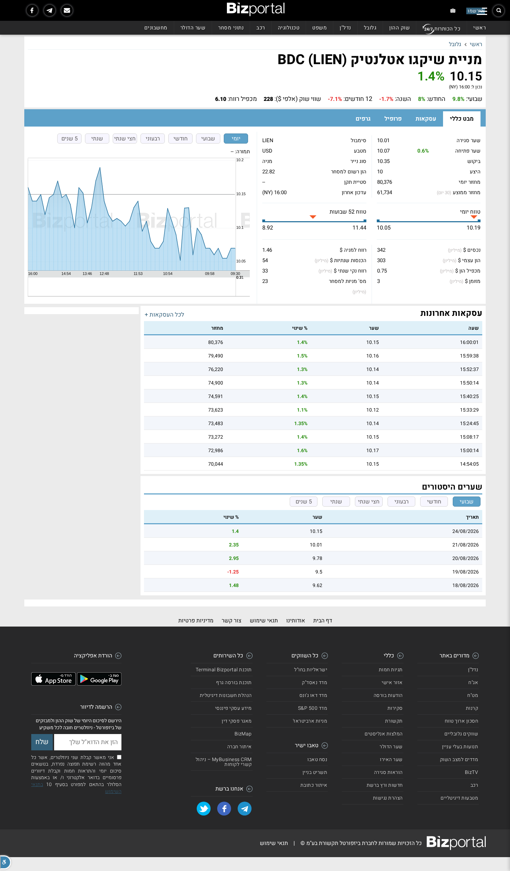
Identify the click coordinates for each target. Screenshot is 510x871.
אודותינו (295, 620)
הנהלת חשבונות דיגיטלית (226, 695)
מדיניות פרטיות (195, 620)
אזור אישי (392, 682)
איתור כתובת (314, 785)
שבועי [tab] (208, 139)
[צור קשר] (67, 10)
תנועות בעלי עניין (460, 746)
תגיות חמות (391, 669)
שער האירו (391, 759)
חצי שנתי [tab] (125, 139)
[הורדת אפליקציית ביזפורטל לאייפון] (53, 684)
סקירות (395, 708)
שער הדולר (193, 28)
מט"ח (472, 695)
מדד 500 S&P (313, 708)
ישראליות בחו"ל (310, 669)
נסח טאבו (317, 759)
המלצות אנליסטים (384, 734)
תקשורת (394, 721)
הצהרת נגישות (388, 798)
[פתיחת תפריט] (482, 11)
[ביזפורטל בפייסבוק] (32, 10)
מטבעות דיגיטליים (459, 798)
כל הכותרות (447, 29)
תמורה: (242, 151)
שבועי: (474, 99)
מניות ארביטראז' (310, 721)
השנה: (403, 99)
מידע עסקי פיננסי (233, 708)
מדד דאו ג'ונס (313, 695)
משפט (319, 28)
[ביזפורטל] (255, 9)
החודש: (436, 99)
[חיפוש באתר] (498, 11)
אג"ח (473, 682)
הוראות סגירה (388, 772)
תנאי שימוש (264, 620)
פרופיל (393, 118)
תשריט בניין (315, 772)
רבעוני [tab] (153, 139)
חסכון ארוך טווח (461, 721)
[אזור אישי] (453, 11)
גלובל (370, 28)
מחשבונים (156, 28)
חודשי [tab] (180, 139)
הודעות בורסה (388, 695)
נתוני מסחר (231, 28)
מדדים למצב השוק (459, 759)
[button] (5, 862)
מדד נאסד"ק (314, 682)
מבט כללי (462, 118)
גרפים (363, 118)
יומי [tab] (236, 139)
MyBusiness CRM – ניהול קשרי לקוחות (224, 762)
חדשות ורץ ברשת (385, 785)
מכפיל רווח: (242, 99)
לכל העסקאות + (164, 315)
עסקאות (426, 118)
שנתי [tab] (97, 139)
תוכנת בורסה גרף (234, 682)
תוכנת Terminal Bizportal (224, 669)
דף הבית (322, 620)
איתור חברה (239, 746)
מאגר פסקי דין (237, 721)
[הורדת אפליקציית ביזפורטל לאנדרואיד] (99, 684)
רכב (260, 28)
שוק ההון (399, 28)
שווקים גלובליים (461, 734)
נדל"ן (345, 28)
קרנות (472, 708)
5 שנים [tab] (69, 139)
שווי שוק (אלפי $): (297, 99)
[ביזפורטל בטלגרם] (49, 10)
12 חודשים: (357, 99)
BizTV (471, 772)
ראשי (479, 28)
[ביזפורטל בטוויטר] (204, 809)
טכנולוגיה (289, 28)
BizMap (243, 734)
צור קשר (231, 620)
